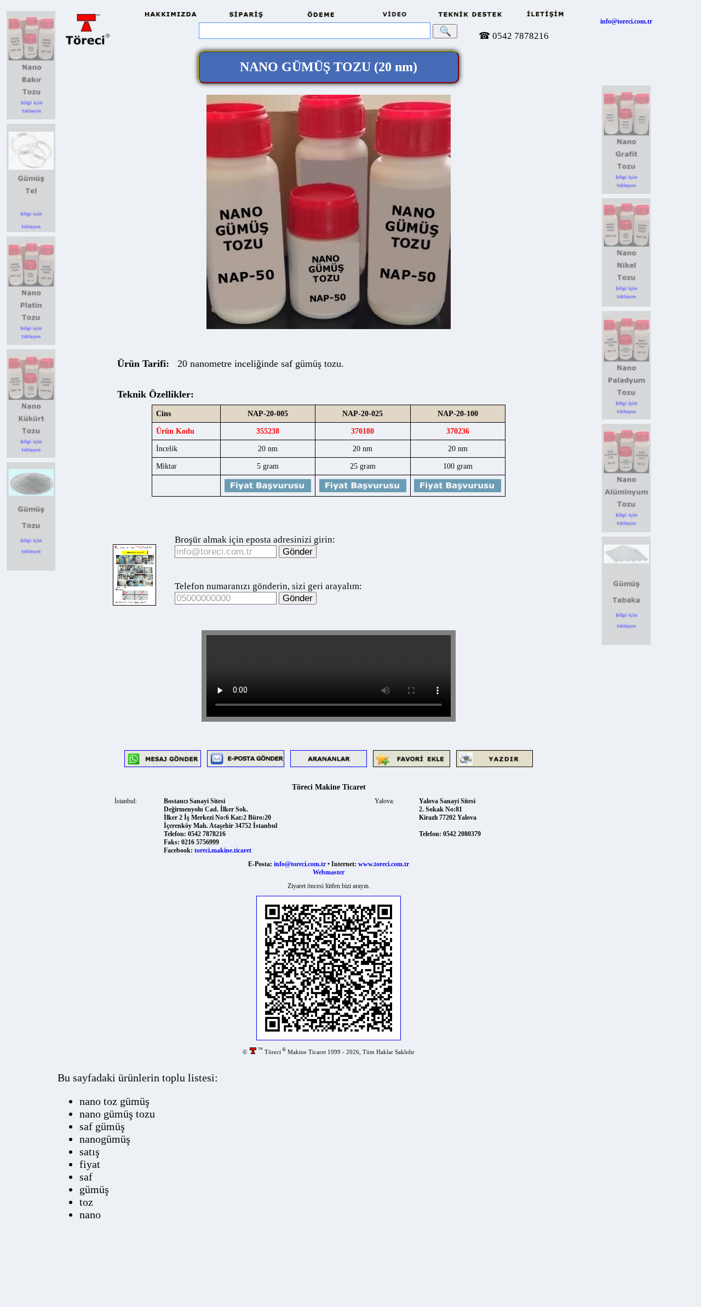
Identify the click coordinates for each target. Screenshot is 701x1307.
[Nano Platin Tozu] (31, 343)
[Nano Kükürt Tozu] (31, 456)
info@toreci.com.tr (626, 21)
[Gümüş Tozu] (31, 569)
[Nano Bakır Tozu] (31, 118)
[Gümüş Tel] (31, 230)
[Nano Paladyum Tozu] (626, 418)
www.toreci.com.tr (383, 864)
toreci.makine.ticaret (222, 850)
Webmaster (328, 872)
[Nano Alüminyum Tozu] (626, 531)
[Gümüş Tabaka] (626, 643)
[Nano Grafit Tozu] (626, 192)
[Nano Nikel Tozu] (626, 305)
